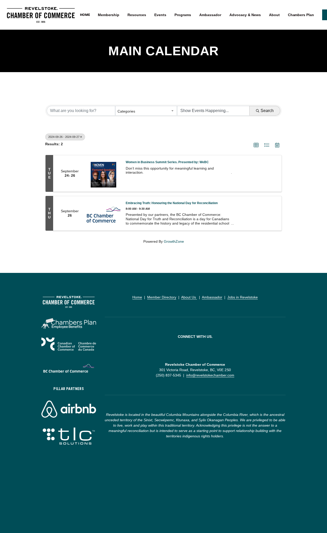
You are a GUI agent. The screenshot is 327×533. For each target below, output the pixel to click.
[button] (256, 145)
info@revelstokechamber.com (210, 375)
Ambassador (212, 297)
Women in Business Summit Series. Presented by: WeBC (167, 162)
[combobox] (146, 111)
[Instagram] (195, 350)
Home (137, 297)
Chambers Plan (301, 15)
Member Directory (161, 297)
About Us (189, 297)
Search (267, 110)
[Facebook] (187, 350)
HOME (85, 15)
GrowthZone (174, 241)
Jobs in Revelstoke (242, 297)
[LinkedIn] (203, 350)
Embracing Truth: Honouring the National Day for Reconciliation (172, 203)
